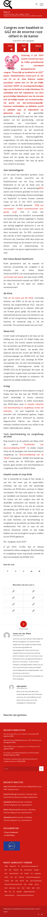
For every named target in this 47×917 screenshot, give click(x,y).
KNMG (6, 877)
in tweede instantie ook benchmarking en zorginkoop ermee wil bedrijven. (23, 407)
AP (18, 866)
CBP (10, 870)
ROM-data (12, 888)
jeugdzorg (38, 873)
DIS (21, 870)
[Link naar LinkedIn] (42, 914)
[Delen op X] (16, 571)
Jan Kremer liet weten (13, 277)
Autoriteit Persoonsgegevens (29, 866)
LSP (16, 877)
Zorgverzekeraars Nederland (25, 895)
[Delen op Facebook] (8, 571)
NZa (27, 880)
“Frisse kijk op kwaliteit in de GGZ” (28, 72)
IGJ (32, 873)
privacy (37, 884)
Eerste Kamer (28, 870)
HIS (21, 873)
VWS (33, 888)
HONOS (26, 873)
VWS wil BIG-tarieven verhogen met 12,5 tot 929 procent (20, 746)
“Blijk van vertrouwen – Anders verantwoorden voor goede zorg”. (23, 208)
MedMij (6, 880)
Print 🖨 (10, 47)
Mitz (12, 880)
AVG (5, 870)
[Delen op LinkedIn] (31, 571)
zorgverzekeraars (9, 895)
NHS (16, 880)
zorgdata (19, 891)
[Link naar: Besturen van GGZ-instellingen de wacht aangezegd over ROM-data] (13, 604)
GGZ (5, 873)
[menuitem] (35, 4)
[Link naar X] (38, 914)
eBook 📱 (38, 47)
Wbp (5, 891)
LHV (11, 877)
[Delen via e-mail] (39, 571)
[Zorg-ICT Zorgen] (19, 4)
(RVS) (41, 188)
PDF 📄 (24, 47)
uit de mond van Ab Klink (20, 298)
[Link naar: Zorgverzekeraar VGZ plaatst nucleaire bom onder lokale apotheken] (33, 604)
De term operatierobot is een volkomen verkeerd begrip (20, 734)
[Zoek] (35, 4)
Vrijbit (28, 888)
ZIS (10, 891)
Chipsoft (15, 870)
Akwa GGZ (13, 866)
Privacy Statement (11, 832)
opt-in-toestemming (35, 880)
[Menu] (40, 4)
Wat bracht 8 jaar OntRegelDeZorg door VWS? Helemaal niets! (22, 740)
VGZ (23, 888)
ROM (5, 888)
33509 (6, 866)
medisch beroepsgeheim (33, 877)
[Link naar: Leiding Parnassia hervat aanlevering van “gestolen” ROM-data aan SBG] (13, 591)
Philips (30, 884)
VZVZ (38, 888)
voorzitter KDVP (11, 86)
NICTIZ (22, 880)
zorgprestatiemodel (29, 891)
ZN (14, 891)
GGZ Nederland (13, 873)
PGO (25, 884)
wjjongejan (30, 41)
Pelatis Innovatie (22, 909)
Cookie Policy (9, 835)
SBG (18, 888)
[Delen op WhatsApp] (24, 571)
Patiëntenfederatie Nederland (13, 884)
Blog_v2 (6, 12)
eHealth (36, 870)
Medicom (21, 877)
